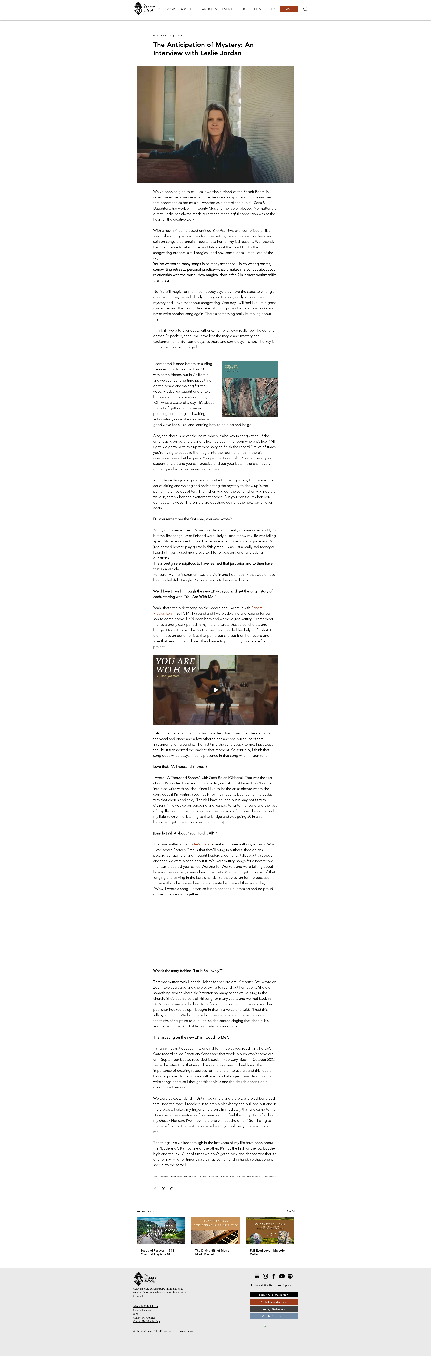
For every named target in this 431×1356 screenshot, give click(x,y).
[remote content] (216, 932)
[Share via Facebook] (154, 1188)
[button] (166, 9)
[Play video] (215, 690)
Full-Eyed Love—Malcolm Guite (268, 1252)
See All (291, 1210)
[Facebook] (273, 1276)
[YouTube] (282, 1276)
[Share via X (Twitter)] (163, 1188)
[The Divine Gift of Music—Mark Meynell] (215, 1230)
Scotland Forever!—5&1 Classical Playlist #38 (157, 1252)
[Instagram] (265, 1276)
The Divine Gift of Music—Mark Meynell (213, 1252)
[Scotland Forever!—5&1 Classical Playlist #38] (161, 1230)
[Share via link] (171, 1188)
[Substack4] (257, 1276)
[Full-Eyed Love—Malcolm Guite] (270, 1230)
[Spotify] (290, 1276)
